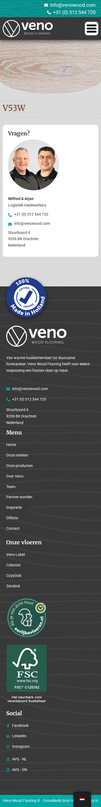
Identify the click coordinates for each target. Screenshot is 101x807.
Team (10, 487)
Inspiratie (14, 507)
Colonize (13, 565)
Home (11, 445)
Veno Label (15, 554)
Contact (13, 528)
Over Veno (14, 476)
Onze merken (17, 455)
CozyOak (13, 575)
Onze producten (19, 466)
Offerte (12, 518)
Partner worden (19, 497)
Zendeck (13, 586)
